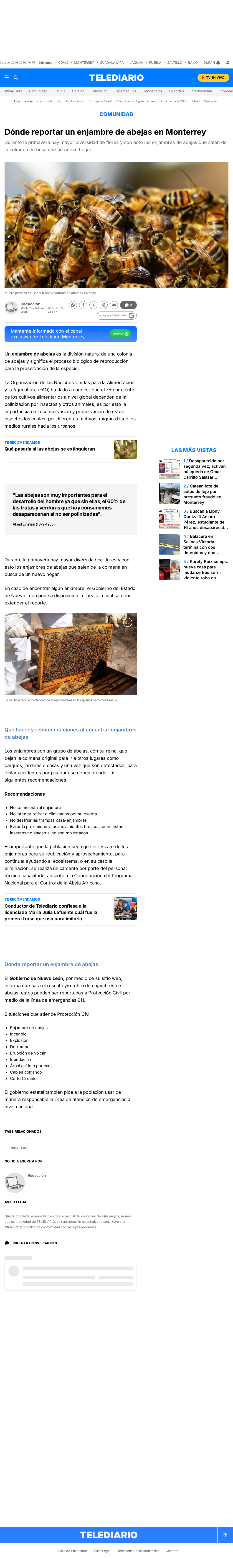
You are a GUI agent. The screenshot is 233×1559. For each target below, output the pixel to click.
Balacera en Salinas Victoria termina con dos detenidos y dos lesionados (199, 547)
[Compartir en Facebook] (83, 305)
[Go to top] (225, 1535)
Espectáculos (125, 91)
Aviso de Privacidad (72, 1551)
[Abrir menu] (7, 77)
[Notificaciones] (218, 62)
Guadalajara (112, 62)
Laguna (136, 62)
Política (78, 91)
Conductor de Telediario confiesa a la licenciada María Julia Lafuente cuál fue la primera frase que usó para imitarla (51, 912)
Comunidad (38, 91)
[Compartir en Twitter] (93, 305)
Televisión (99, 91)
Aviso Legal (101, 1551)
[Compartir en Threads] (104, 305)
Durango (212, 62)
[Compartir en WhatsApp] (73, 305)
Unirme (117, 334)
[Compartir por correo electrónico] (114, 305)
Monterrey (84, 62)
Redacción (30, 304)
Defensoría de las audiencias (138, 1551)
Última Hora (12, 91)
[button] (117, 316)
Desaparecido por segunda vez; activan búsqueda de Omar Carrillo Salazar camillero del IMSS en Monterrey (205, 474)
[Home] (116, 77)
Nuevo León (19, 1148)
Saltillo (174, 62)
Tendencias (152, 91)
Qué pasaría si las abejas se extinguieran (50, 449)
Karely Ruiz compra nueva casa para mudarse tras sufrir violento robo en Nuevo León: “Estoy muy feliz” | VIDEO (205, 575)
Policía (59, 91)
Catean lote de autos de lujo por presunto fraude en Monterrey (202, 494)
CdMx (63, 62)
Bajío (193, 62)
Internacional (201, 91)
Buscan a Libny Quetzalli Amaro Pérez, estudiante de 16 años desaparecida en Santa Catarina (204, 522)
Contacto (172, 1551)
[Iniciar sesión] (227, 63)
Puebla (155, 62)
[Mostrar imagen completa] (127, 622)
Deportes (176, 91)
